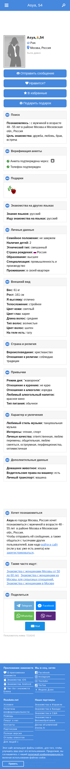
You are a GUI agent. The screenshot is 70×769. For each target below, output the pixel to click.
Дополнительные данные (35, 461)
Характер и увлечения (33, 416)
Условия (8, 704)
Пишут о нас (11, 720)
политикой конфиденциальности (45, 754)
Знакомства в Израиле (48, 704)
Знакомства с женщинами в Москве (30, 583)
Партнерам (10, 729)
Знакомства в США (46, 713)
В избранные (37, 93)
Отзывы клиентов (14, 737)
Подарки (23, 179)
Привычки (24, 373)
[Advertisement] (35, 22)
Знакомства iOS (16, 680)
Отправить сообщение (37, 73)
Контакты (9, 725)
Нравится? (37, 83)
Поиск (21, 116)
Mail (37, 626)
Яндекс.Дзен (46, 689)
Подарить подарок (37, 103)
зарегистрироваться (20, 552)
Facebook (48, 605)
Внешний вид (26, 283)
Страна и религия (29, 345)
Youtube (43, 681)
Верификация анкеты (32, 152)
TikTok (42, 685)
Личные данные (28, 231)
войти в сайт (49, 544)
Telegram (27, 605)
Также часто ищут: (30, 565)
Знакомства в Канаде (48, 709)
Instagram (44, 677)
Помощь (8, 716)
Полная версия (13, 733)
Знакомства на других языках (38, 207)
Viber (49, 615)
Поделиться (25, 596)
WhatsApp (27, 615)
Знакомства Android (19, 684)
